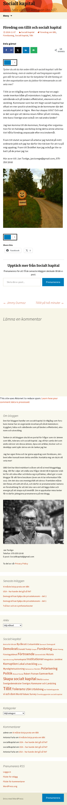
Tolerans (18, 689)
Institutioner (35, 659)
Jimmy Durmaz (14, 303)
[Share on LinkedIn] (26, 50)
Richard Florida (18, 674)
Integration (49, 659)
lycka (40, 664)
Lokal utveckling (27, 664)
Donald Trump (24, 649)
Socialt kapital (27, 32)
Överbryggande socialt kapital (49, 694)
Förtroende (26, 654)
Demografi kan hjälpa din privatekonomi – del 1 (24, 601)
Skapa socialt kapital (19, 678)
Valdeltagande (53, 689)
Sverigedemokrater (12, 683)
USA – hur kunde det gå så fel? (17, 591)
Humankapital (20, 659)
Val (45, 690)
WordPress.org (10, 786)
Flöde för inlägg (10, 776)
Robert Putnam (31, 673)
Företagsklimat (10, 654)
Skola (40, 679)
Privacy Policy (21, 563)
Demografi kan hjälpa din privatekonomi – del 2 (24, 596)
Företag (60, 649)
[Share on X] (18, 50)
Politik (7, 673)
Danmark (43, 644)
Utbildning (37, 689)
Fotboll (55, 649)
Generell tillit (40, 654)
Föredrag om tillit (48, 32)
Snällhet (46, 680)
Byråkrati (22, 644)
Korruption (10, 664)
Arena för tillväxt (9, 644)
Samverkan (46, 673)
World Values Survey (26, 694)
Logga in (7, 771)
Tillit (31, 35)
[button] (60, 4)
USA (28, 689)
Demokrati (10, 649)
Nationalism (29, 669)
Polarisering (49, 668)
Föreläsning (8, 35)
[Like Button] (7, 62)
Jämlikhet (58, 659)
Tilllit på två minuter (50, 303)
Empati (34, 649)
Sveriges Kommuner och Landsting (39, 683)
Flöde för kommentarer (14, 781)
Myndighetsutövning (14, 668)
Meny (6, 15)
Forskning (44, 649)
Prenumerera (53, 282)
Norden (37, 669)
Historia (50, 654)
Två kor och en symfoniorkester (18, 605)
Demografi (51, 644)
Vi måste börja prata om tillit (16, 586)
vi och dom (9, 694)
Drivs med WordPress (13, 798)
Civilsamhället (33, 644)
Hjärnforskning (8, 660)
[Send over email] (33, 50)
